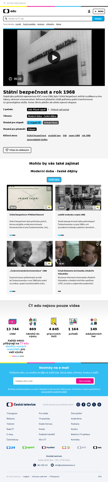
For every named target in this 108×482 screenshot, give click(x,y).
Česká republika (29, 24)
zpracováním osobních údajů (54, 391)
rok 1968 (86, 135)
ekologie (40, 24)
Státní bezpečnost (36, 135)
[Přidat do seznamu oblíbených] (49, 188)
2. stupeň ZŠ (34, 122)
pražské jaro (54, 135)
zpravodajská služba (37, 139)
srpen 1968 (74, 135)
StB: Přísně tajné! (37, 109)
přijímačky (50, 24)
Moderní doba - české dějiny (42, 116)
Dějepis (32, 129)
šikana (58, 24)
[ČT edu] (9, 12)
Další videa (54, 179)
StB (65, 135)
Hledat (98, 18)
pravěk (18, 24)
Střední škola (51, 122)
